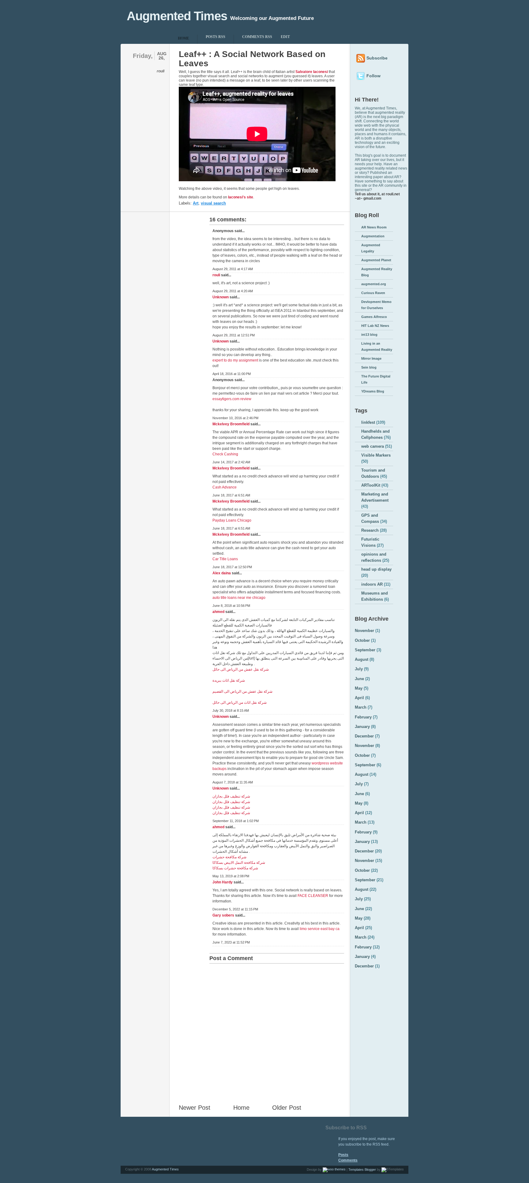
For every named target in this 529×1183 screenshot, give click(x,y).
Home (241, 1107)
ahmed (218, 612)
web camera (372, 446)
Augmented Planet (376, 260)
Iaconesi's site (240, 197)
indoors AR (372, 584)
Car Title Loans (225, 559)
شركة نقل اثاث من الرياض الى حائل (239, 702)
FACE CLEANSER (313, 896)
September (365, 650)
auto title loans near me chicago (238, 597)
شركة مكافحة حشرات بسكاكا (235, 868)
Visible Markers (376, 455)
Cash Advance (224, 487)
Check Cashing (225, 454)
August (361, 659)
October (362, 640)
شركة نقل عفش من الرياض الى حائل (240, 669)
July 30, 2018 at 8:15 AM (230, 710)
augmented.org (373, 284)
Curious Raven (373, 293)
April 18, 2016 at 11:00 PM (231, 374)
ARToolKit (370, 485)
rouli (216, 275)
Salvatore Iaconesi (311, 72)
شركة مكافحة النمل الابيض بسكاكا (238, 862)
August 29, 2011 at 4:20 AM (232, 291)
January (362, 726)
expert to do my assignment (235, 360)
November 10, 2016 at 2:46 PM (235, 418)
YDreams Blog (372, 391)
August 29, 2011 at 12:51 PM (233, 335)
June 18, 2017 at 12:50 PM (232, 567)
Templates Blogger (362, 1169)
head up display (376, 569)
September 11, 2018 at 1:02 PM (235, 821)
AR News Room (374, 227)
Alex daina (221, 573)
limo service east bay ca (320, 929)
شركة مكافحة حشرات (229, 857)
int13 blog (369, 334)
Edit (285, 37)
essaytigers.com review (231, 399)
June (359, 678)
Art (195, 203)
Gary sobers (223, 915)
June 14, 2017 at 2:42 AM (231, 462)
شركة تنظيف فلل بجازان (231, 796)
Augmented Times (177, 16)
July (359, 669)
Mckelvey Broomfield (230, 424)
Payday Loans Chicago (231, 520)
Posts (343, 1155)
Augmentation (373, 236)
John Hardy (222, 882)
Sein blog (369, 367)
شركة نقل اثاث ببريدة (228, 680)
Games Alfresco (374, 317)
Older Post (286, 1107)
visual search (213, 203)
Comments (348, 1160)
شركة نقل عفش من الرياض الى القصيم (242, 691)
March (360, 707)
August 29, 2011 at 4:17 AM (232, 269)
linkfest (368, 422)
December (364, 736)
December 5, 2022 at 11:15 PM (235, 909)
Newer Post (194, 1107)
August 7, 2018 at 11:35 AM (232, 782)
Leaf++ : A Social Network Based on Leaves (252, 58)
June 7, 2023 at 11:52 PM (231, 942)
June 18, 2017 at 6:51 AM (231, 495)
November (364, 630)
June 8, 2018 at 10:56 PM (231, 605)
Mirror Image (371, 358)
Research (370, 530)
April (359, 697)
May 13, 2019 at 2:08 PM (230, 876)
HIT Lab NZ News (375, 325)
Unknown (220, 297)
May (358, 688)
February (363, 717)
